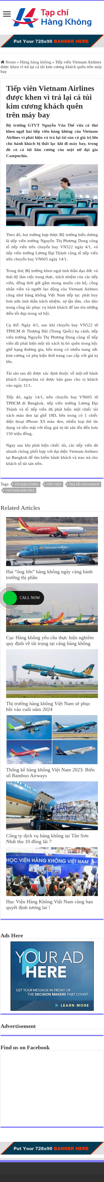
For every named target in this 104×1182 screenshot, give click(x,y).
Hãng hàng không (35, 62)
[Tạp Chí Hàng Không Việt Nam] (52, 16)
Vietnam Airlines (19, 490)
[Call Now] (10, 598)
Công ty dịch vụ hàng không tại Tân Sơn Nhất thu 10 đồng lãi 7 (47, 838)
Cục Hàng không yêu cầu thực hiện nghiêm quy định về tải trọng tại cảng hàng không (50, 640)
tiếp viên (53, 484)
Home (10, 62)
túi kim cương (26, 484)
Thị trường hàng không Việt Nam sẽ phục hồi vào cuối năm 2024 (48, 706)
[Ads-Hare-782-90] (52, 41)
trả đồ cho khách (84, 484)
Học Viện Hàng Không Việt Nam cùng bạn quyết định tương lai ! (49, 904)
